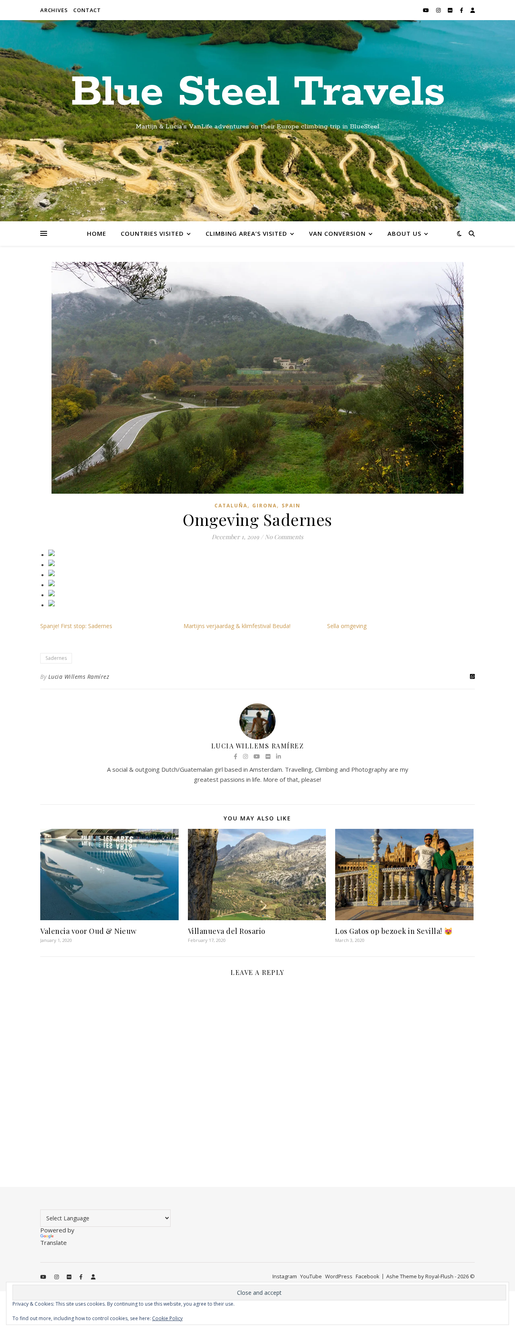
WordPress (338, 1276)
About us (404, 233)
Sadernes (56, 658)
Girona (264, 505)
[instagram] (439, 10)
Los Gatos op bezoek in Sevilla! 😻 (394, 931)
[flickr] (450, 10)
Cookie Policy (167, 1318)
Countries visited (152, 233)
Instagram (284, 1276)
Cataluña (230, 505)
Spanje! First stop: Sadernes (76, 626)
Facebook (367, 1276)
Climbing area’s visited (246, 233)
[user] (472, 10)
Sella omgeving (347, 626)
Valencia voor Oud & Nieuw (88, 931)
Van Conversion (337, 233)
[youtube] (426, 10)
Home (96, 233)
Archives (54, 10)
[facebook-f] (462, 10)
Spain (291, 505)
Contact (87, 10)
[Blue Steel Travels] (257, 120)
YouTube (311, 1276)
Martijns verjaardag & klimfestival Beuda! (236, 626)
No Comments (284, 537)
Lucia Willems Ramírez (78, 676)
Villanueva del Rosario (227, 931)
